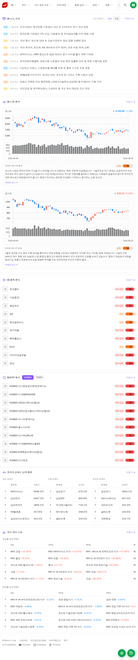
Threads (56, 644)
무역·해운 (63, 5)
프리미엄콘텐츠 (9, 644)
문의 (66, 640)
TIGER (39, 377)
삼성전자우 (16, 504)
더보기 (129, 18)
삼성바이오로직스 (20, 518)
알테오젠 (60, 518)
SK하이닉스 (17, 491)
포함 (117, 18)
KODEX (27, 377)
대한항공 (106, 518)
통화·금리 (81, 5)
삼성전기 (60, 491)
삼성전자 (15, 498)
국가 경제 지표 (43, 5)
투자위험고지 (55, 640)
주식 (25, 5)
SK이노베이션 (108, 498)
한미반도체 (62, 511)
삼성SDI (60, 498)
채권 (96, 5)
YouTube (26, 644)
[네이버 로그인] (133, 5)
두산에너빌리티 (64, 504)
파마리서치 (107, 504)
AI (14, 5)
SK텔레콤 (15, 511)
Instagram (41, 644)
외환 (109, 5)
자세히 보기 (11, 182)
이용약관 (23, 640)
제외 (110, 18)
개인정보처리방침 (38, 640)
